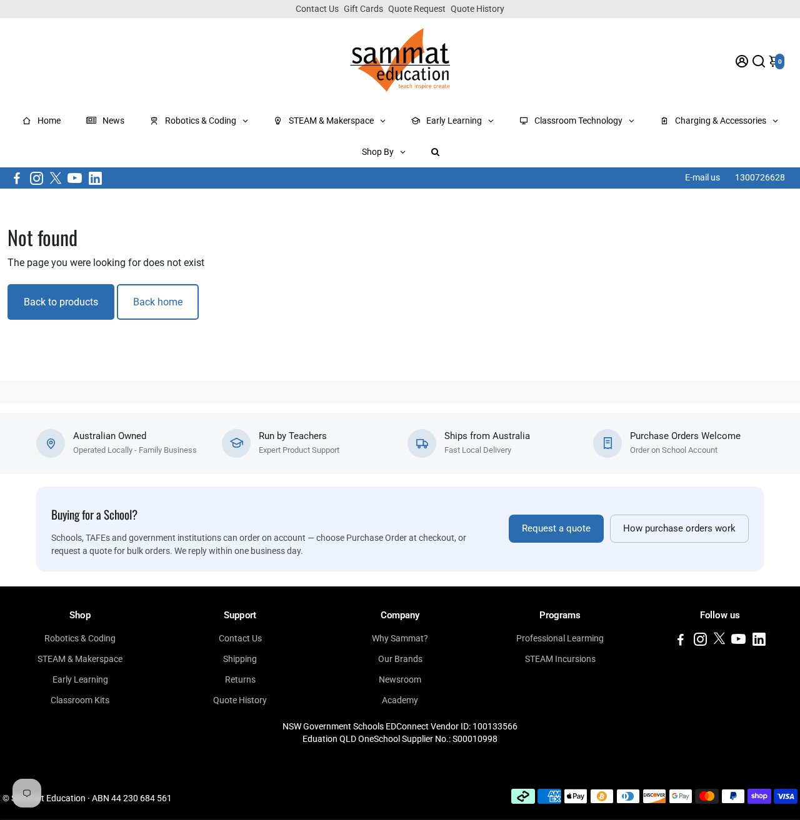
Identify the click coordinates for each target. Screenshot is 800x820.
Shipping (240, 659)
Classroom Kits (80, 700)
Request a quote (556, 528)
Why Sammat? (400, 638)
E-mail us (702, 177)
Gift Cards (363, 9)
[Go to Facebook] (17, 178)
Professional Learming (560, 638)
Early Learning (80, 679)
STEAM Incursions (560, 659)
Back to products (61, 302)
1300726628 (760, 177)
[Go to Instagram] (36, 178)
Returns (240, 679)
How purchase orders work (679, 528)
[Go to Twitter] (55, 178)
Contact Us (317, 9)
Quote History (477, 9)
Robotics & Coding (80, 638)
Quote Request (417, 9)
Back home (157, 302)
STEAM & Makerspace (80, 659)
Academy (400, 700)
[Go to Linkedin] (95, 178)
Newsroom (400, 679)
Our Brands (400, 659)
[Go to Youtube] (74, 178)
